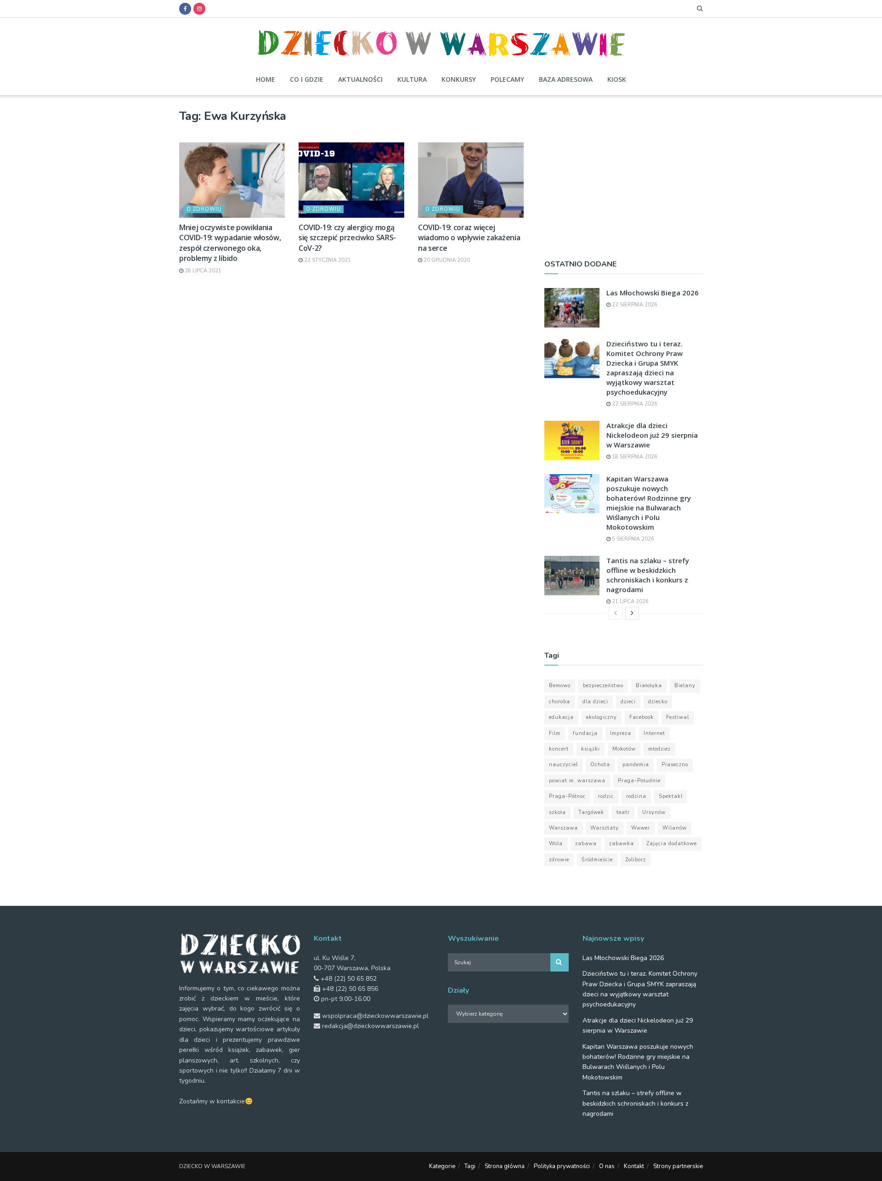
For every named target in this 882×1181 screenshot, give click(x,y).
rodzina (636, 796)
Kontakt (634, 1166)
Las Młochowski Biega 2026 (652, 292)
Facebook (641, 717)
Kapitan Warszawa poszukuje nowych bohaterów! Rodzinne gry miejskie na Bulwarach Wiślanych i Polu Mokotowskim (648, 502)
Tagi (469, 1166)
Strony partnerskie (678, 1166)
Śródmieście (597, 859)
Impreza (620, 733)
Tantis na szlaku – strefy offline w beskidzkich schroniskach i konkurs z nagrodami (647, 575)
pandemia (635, 764)
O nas (607, 1166)
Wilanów (674, 828)
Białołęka (649, 685)
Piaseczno (675, 764)
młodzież (659, 749)
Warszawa (563, 828)
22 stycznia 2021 (327, 260)
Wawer (640, 828)
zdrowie (559, 859)
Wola (556, 843)
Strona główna (505, 1166)
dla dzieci (595, 701)
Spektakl (671, 796)
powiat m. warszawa (577, 780)
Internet (654, 733)
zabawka (621, 843)
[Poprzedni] (615, 613)
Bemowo (560, 685)
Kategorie (442, 1166)
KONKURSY (458, 79)
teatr (623, 812)
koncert (559, 749)
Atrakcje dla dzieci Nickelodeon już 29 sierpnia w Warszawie (652, 435)
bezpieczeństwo (603, 685)
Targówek (591, 812)
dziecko (657, 701)
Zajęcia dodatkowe (671, 843)
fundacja (585, 733)
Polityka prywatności (562, 1166)
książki (590, 749)
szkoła (557, 812)
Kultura (412, 79)
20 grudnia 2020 (446, 260)
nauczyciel (563, 764)
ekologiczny (601, 717)
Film (554, 733)
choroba (559, 701)
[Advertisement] (623, 173)
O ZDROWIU (204, 209)
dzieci (628, 701)
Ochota (600, 764)
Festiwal (677, 717)
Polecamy (507, 79)
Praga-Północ (567, 796)
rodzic (606, 796)
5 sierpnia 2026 (632, 539)
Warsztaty (604, 828)
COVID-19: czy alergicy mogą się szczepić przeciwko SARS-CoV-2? (347, 237)
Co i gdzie (306, 79)
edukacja (561, 717)
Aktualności (360, 79)
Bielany (684, 685)
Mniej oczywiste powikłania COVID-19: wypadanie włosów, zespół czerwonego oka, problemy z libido (230, 242)
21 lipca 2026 (630, 601)
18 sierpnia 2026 (634, 456)
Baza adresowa (566, 79)
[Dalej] (632, 613)
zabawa (586, 843)
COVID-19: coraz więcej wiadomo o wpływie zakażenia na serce (469, 237)
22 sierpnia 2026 (634, 304)
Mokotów (624, 749)
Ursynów (654, 812)
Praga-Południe (639, 780)
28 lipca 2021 (202, 270)
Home (265, 79)
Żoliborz (635, 859)
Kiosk (616, 79)
